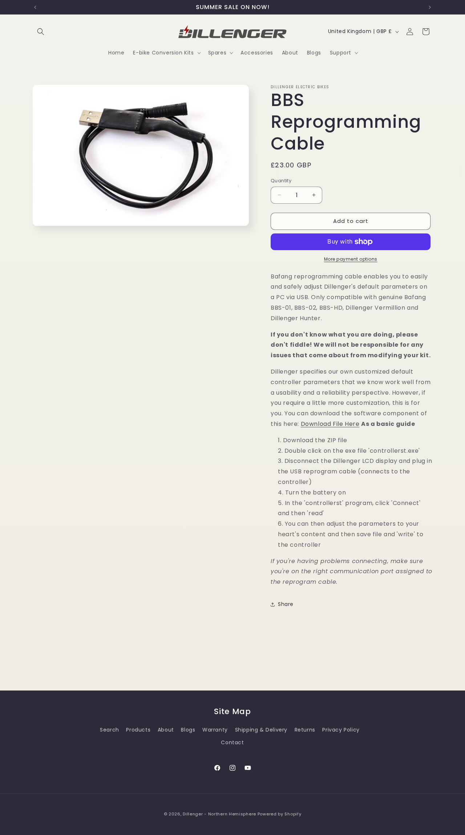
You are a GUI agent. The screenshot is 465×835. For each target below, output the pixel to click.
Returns (305, 729)
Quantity (281, 180)
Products (138, 729)
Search (109, 729)
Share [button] (286, 604)
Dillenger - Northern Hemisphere (219, 814)
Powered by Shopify (280, 814)
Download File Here (330, 424)
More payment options (350, 259)
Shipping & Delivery (261, 729)
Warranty (215, 729)
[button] (41, 32)
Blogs (188, 729)
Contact (232, 742)
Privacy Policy (340, 729)
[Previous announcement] (35, 7)
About (166, 729)
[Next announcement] (430, 7)
